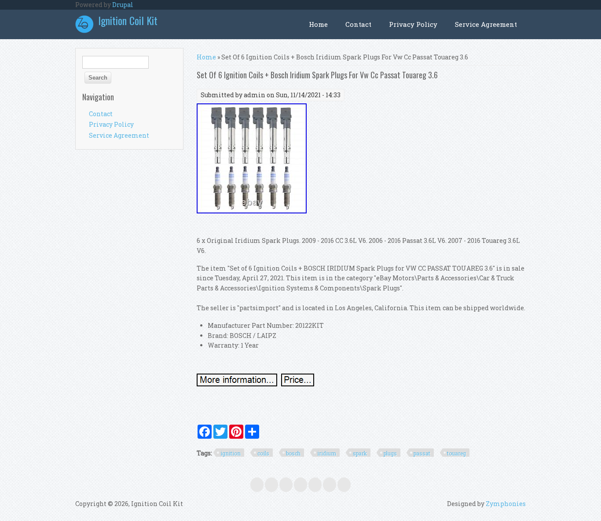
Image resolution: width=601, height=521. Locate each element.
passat (422, 453)
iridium (326, 453)
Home (318, 24)
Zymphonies (506, 503)
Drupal (122, 4)
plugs (390, 453)
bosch (293, 453)
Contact (358, 24)
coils (263, 453)
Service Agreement (486, 24)
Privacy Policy (413, 24)
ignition (230, 453)
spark (360, 453)
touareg (456, 453)
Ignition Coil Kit (128, 20)
